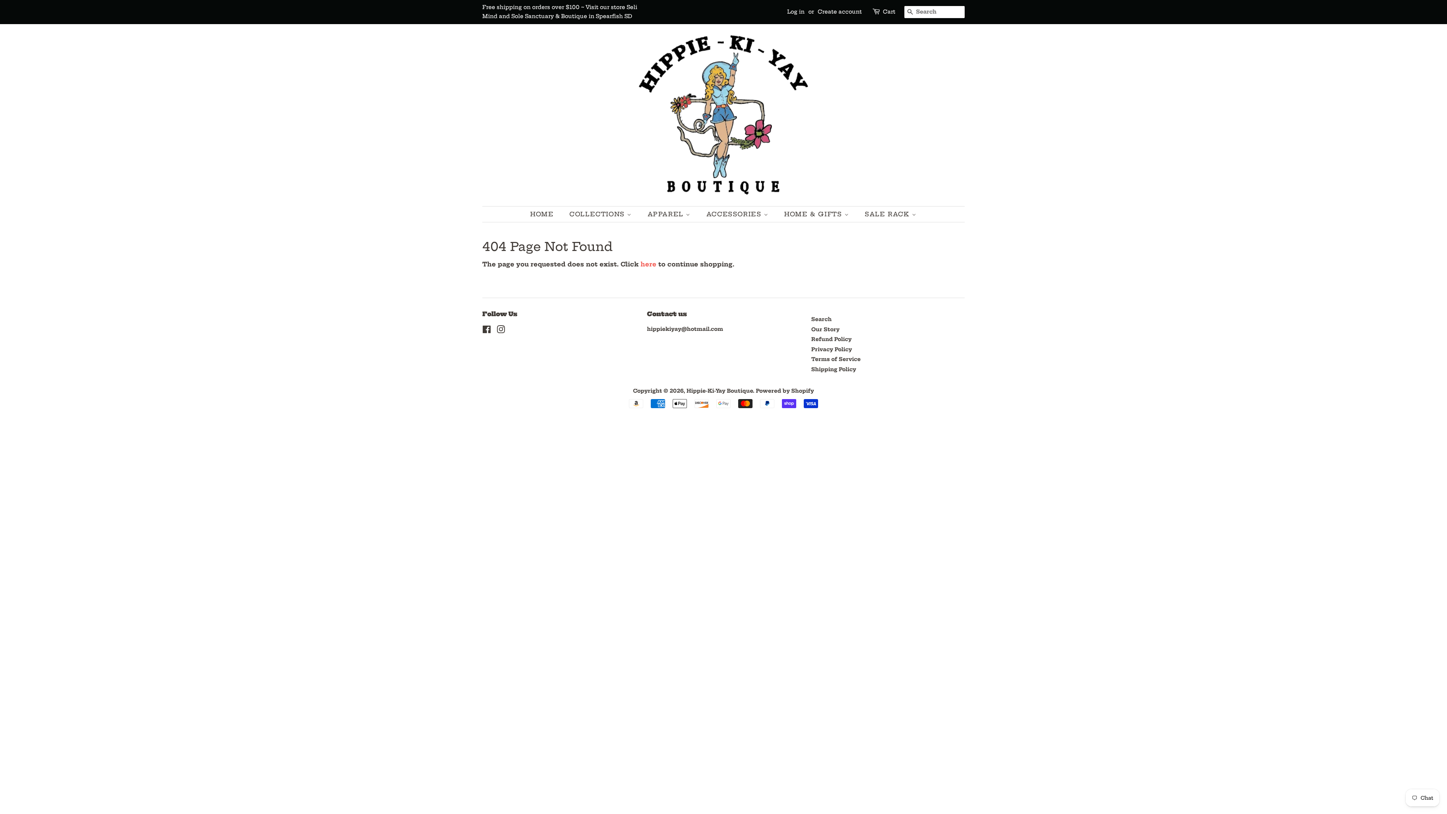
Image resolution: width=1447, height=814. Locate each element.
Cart (889, 11)
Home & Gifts (814, 214)
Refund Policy (831, 339)
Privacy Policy (831, 349)
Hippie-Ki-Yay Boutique (720, 391)
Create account (840, 11)
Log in (796, 11)
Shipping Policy (833, 369)
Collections (598, 214)
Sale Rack (888, 214)
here (648, 264)
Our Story (825, 329)
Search (821, 319)
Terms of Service (836, 359)
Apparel (667, 214)
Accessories (735, 214)
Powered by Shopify (785, 391)
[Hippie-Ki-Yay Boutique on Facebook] (486, 331)
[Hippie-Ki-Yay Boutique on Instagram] (501, 331)
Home (542, 214)
